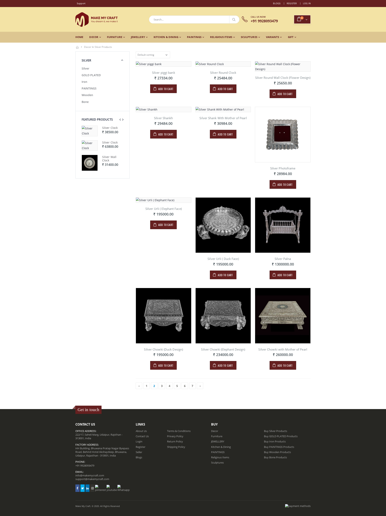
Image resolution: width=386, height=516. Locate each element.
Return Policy (175, 441)
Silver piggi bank (163, 73)
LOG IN (307, 3)
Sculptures (249, 37)
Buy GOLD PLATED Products (281, 436)
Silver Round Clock (223, 73)
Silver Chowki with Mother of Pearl (282, 349)
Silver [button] (86, 60)
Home (79, 37)
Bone (85, 102)
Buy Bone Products (275, 457)
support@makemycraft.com (92, 479)
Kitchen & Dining (166, 37)
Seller (139, 452)
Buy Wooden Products (277, 452)
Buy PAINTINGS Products (279, 447)
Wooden (87, 95)
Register (292, 3)
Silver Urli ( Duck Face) (223, 259)
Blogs (276, 3)
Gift (291, 37)
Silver (85, 68)
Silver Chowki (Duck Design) (163, 349)
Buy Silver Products (275, 431)
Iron (84, 82)
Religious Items (221, 37)
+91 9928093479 (84, 465)
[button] (302, 19)
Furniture (114, 37)
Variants (272, 37)
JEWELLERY (138, 37)
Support (81, 3)
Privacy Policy (175, 436)
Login (139, 441)
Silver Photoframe (283, 168)
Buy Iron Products (275, 441)
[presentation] (120, 119)
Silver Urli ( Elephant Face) (163, 209)
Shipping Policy (176, 447)
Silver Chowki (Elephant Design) (223, 349)
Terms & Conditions (179, 431)
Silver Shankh (163, 118)
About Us (141, 431)
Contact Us (142, 436)
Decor (93, 37)
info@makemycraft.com (89, 475)
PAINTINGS (194, 37)
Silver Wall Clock (109, 129)
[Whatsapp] (123, 488)
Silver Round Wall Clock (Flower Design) (283, 78)
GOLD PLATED (91, 75)
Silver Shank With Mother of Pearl (223, 118)
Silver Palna (283, 259)
